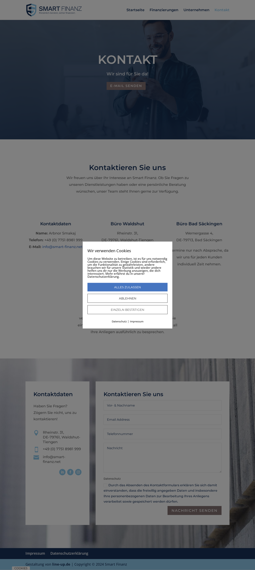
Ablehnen (127, 298)
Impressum (136, 321)
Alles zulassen (127, 287)
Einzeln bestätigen (127, 309)
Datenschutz (119, 321)
